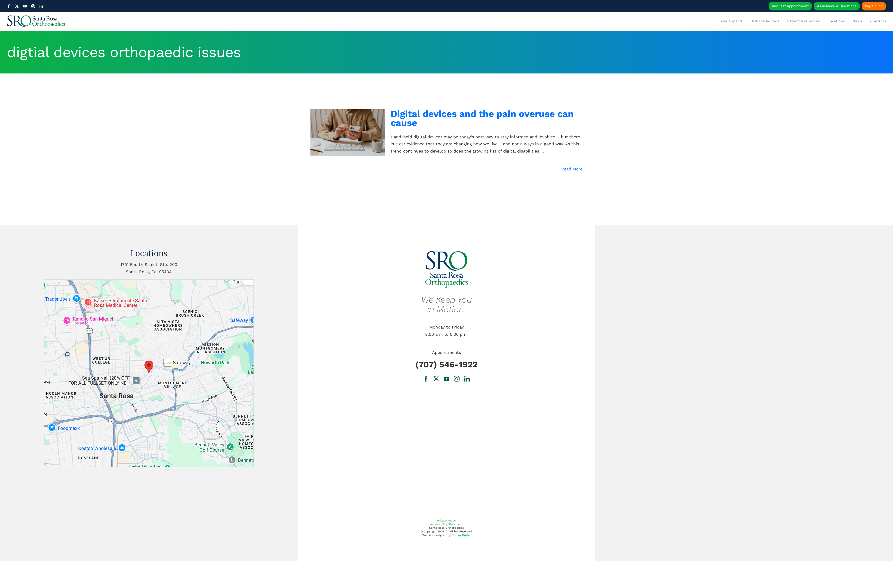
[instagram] (33, 6)
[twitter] (17, 6)
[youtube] (25, 6)
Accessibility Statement (446, 524)
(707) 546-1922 (446, 364)
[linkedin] (41, 6)
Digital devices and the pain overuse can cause (482, 118)
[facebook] (8, 6)
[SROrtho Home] (117, 21)
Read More (572, 168)
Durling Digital (461, 535)
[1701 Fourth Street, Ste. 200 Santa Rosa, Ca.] (148, 281)
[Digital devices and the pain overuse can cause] (347, 132)
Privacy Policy (446, 520)
